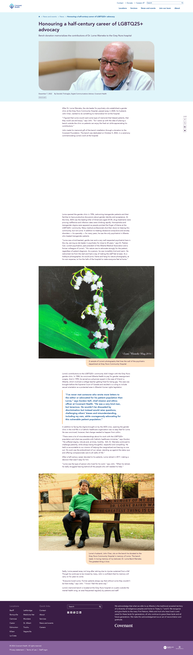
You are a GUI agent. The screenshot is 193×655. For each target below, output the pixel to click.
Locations (123, 8)
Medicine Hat (28, 614)
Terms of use (31, 650)
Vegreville (27, 631)
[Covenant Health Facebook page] (71, 612)
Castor (12, 623)
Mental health (42, 97)
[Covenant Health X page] (74, 612)
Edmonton (14, 627)
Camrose (13, 619)
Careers (139, 3)
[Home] (16, 6)
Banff (12, 610)
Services (133, 8)
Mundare (27, 619)
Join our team (165, 8)
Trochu (26, 627)
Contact (120, 3)
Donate (130, 3)
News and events (148, 8)
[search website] (100, 607)
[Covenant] (124, 625)
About (177, 8)
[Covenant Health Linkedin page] (80, 612)
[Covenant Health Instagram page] (68, 612)
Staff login (43, 650)
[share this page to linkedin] (184, 126)
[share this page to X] (184, 123)
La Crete (13, 636)
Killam (12, 631)
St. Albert (27, 623)
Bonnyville (14, 614)
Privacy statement (17, 650)
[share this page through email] (184, 130)
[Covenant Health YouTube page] (77, 612)
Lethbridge (27, 610)
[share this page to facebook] (184, 119)
